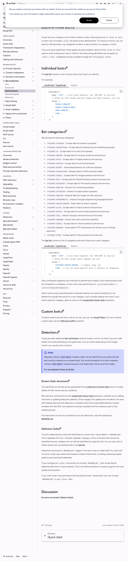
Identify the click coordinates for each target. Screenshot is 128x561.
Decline (109, 20)
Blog (17, 556)
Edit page (48, 525)
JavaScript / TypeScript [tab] (55, 85)
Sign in (25, 556)
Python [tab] (74, 85)
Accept (89, 20)
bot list (48, 74)
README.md (47, 419)
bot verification (71, 338)
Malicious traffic (68, 321)
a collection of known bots (97, 387)
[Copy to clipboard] (121, 91)
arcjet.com (9, 556)
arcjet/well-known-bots (94, 300)
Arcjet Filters (100, 317)
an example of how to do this (61, 369)
